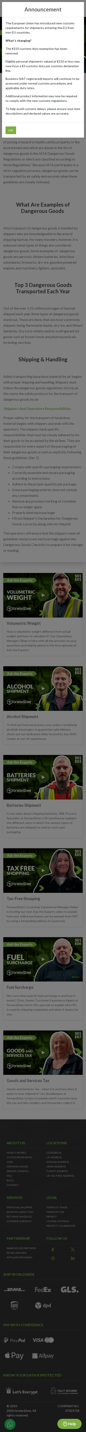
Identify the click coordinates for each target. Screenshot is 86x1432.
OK (10, 130)
